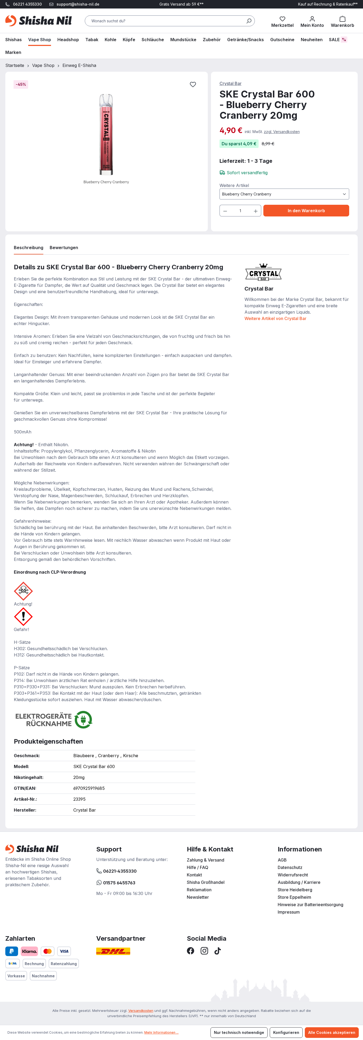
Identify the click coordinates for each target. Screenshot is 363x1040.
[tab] (28, 248)
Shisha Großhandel (206, 882)
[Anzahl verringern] (225, 210)
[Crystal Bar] (263, 271)
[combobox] (170, 20)
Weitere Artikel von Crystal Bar (275, 318)
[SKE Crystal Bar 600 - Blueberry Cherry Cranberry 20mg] (106, 137)
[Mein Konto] (312, 20)
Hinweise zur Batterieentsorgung (310, 904)
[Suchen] (249, 20)
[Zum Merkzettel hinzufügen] (193, 84)
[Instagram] (204, 950)
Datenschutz (290, 867)
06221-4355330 (119, 871)
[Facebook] (190, 950)
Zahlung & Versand (205, 860)
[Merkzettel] (282, 20)
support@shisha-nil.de (78, 4)
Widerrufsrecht (293, 874)
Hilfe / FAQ (197, 867)
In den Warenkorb (306, 210)
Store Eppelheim (294, 897)
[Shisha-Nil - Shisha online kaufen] (38, 20)
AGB (282, 860)
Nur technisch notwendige (239, 1032)
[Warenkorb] (342, 20)
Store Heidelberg (295, 889)
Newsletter (198, 897)
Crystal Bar (231, 83)
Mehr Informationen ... (161, 1032)
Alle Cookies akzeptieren (331, 1032)
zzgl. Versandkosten (282, 131)
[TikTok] (217, 950)
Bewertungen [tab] (64, 247)
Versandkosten (140, 1010)
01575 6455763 (118, 882)
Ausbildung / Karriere (299, 882)
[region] (106, 142)
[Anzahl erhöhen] (255, 210)
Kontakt (194, 874)
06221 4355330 (27, 4)
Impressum (289, 912)
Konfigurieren (286, 1032)
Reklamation (199, 889)
